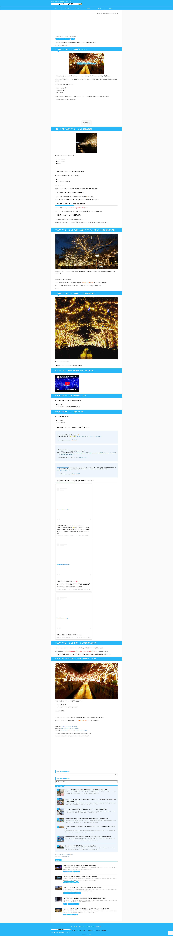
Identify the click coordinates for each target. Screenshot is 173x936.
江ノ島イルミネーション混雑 (69, 726)
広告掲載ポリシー (99, 926)
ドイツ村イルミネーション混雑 (70, 728)
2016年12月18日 (83, 457)
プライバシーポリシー (90, 926)
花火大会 (67, 8)
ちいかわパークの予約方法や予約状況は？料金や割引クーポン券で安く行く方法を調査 (86, 789)
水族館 (88, 8)
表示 (88, 122)
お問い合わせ (81, 926)
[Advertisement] (86, 25)
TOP (72, 926)
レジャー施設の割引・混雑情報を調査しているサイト (60, 932)
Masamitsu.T (59, 637)
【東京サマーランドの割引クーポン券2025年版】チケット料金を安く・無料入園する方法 (86, 818)
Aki (57, 589)
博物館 (110, 8)
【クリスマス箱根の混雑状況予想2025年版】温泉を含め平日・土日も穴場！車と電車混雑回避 (86, 909)
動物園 (99, 8)
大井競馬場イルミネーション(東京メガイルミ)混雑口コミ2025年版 (79, 865)
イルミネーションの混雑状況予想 (63, 854)
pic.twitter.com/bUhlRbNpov (95, 436)
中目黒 (71, 854)
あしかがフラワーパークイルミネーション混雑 (74, 730)
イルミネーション (60, 856)
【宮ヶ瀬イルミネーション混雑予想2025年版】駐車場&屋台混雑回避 (80, 876)
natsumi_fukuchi (60, 535)
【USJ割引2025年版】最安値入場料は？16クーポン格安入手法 (80, 846)
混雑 (68, 856)
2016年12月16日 (73, 440)
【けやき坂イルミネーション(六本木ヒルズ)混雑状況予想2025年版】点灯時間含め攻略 (84, 898)
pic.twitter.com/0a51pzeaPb (67, 454)
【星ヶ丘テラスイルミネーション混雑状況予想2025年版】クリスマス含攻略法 (82, 887)
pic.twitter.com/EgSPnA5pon (63, 470)
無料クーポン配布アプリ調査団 (85, 930)
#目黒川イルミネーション (105, 452)
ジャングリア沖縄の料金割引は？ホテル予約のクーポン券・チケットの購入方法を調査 (86, 809)
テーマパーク (77, 8)
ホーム (56, 8)
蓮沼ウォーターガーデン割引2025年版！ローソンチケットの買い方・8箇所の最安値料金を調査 (88, 836)
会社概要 (76, 926)
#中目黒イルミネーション (82, 436)
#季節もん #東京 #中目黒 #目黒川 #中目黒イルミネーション (69, 634)
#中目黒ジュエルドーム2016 (81, 452)
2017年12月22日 (76, 474)
